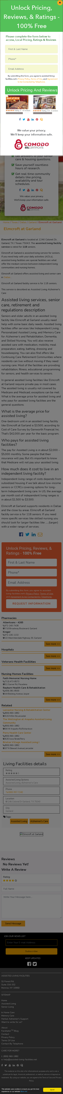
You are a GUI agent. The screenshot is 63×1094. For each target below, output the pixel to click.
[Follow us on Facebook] (21, 119)
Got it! (52, 1090)
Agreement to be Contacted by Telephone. (37, 80)
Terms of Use (36, 79)
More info (24, 1091)
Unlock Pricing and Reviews (32, 90)
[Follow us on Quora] (42, 119)
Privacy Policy (24, 79)
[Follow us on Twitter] (25, 119)
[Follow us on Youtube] (29, 119)
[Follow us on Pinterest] (38, 119)
